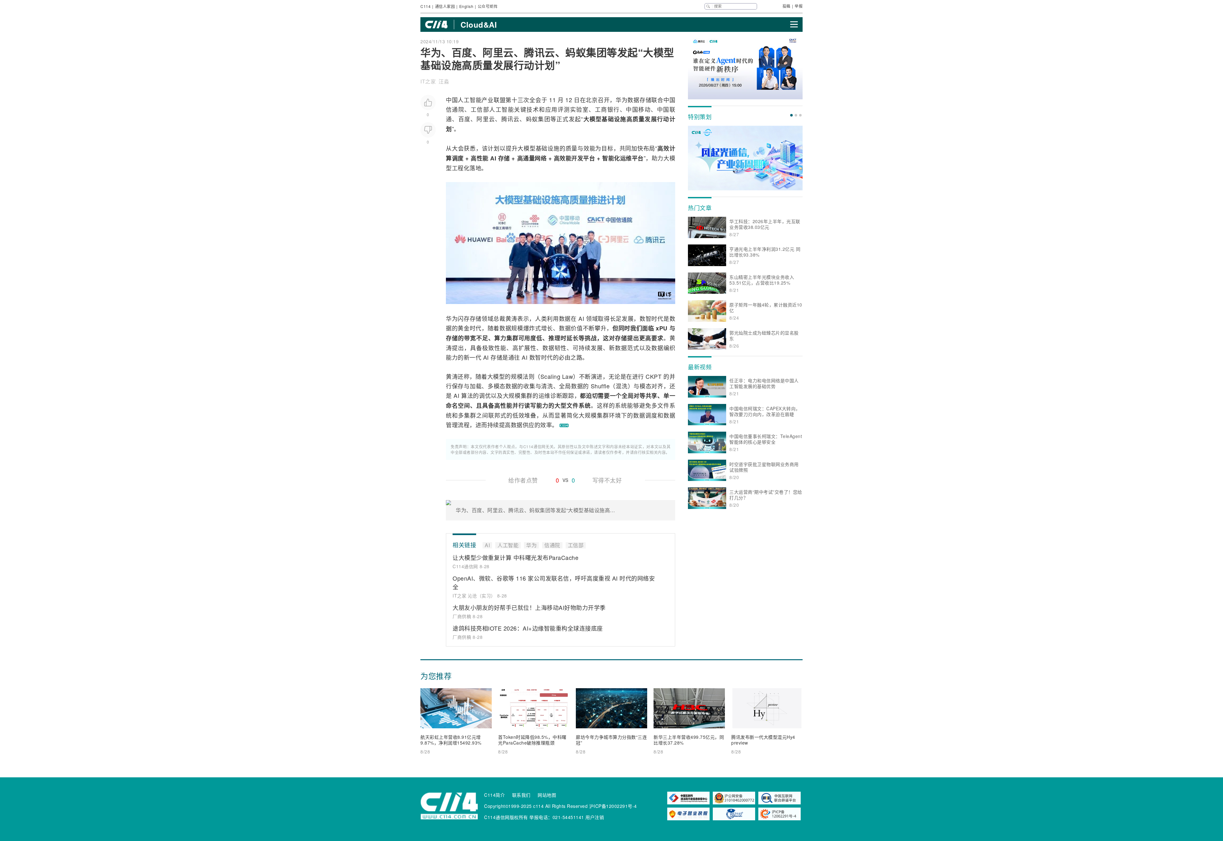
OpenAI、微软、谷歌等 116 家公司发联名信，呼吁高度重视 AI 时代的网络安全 (554, 582)
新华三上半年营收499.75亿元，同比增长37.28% (689, 740)
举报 (799, 6)
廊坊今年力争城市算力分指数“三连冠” (611, 740)
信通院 (455, 109)
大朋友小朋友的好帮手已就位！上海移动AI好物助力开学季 (529, 607)
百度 (464, 119)
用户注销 (594, 817)
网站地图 (547, 795)
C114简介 (494, 795)
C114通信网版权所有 (506, 817)
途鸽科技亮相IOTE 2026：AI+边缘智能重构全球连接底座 (528, 628)
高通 (523, 158)
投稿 (786, 6)
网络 (541, 158)
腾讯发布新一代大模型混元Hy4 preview (763, 740)
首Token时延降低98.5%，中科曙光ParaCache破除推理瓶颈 (532, 740)
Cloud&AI (479, 24)
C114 (425, 6)
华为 (621, 99)
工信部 (480, 109)
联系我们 (521, 795)
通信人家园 (445, 6)
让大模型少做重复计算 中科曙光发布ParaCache (515, 557)
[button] (791, 115)
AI (493, 158)
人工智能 (470, 99)
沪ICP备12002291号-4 (613, 806)
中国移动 (638, 109)
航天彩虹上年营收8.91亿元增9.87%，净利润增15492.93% (451, 740)
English (466, 6)
